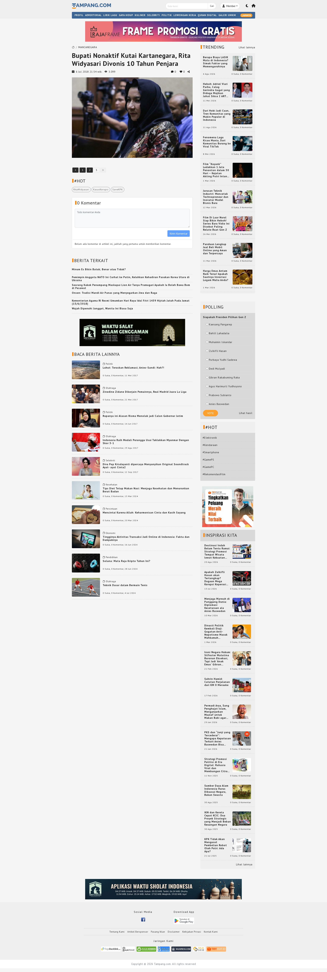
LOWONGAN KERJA (185, 15)
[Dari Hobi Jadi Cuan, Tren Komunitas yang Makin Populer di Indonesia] (242, 116)
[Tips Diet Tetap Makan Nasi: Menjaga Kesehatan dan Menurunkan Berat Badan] (86, 490)
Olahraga (111, 388)
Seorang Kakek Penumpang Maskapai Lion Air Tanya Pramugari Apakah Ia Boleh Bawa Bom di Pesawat (131, 286)
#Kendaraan (210, 445)
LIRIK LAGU (110, 15)
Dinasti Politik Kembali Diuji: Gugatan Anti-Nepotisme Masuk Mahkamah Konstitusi (216, 631)
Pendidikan (112, 557)
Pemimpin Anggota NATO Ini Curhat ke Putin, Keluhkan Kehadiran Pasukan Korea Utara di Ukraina (131, 279)
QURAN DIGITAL (207, 15)
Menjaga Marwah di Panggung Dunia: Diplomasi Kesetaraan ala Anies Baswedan (217, 605)
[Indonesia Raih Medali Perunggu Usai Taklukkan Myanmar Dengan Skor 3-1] (86, 441)
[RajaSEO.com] (199, 948)
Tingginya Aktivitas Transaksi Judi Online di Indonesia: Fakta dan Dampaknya (146, 538)
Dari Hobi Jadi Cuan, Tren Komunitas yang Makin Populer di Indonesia (217, 115)
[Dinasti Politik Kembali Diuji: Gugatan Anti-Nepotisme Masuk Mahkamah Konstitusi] (241, 631)
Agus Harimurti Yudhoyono (225, 386)
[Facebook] (143, 919)
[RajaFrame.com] (128, 948)
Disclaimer (174, 931)
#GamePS (208, 459)
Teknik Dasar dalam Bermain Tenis (125, 585)
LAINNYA (246, 15)
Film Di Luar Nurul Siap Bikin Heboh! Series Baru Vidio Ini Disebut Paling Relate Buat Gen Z (216, 223)
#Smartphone (211, 452)
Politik (109, 363)
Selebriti (110, 460)
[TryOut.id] (216, 948)
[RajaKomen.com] (146, 948)
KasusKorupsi (100, 189)
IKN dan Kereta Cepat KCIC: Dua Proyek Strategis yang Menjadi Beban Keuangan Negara (217, 818)
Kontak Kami (211, 931)
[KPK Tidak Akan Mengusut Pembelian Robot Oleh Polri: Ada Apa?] (241, 845)
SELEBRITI (153, 15)
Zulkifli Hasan (218, 351)
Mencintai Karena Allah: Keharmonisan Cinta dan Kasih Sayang (144, 512)
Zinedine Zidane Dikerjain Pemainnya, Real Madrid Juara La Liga (144, 391)
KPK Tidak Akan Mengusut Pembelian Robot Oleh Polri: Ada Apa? (215, 845)
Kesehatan (111, 484)
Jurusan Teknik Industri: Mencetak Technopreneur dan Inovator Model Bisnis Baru (215, 197)
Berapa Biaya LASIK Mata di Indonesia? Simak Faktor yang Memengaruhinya (215, 62)
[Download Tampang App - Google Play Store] (184, 920)
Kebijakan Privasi (191, 931)
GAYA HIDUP (126, 15)
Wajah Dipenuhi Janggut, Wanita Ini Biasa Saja (102, 308)
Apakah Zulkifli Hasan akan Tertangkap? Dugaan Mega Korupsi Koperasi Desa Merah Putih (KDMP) (216, 578)
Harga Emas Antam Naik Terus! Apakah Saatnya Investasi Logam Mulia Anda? (215, 275)
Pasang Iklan (158, 931)
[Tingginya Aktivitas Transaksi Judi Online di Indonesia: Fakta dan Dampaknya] (86, 538)
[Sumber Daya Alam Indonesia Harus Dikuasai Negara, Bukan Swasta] (241, 791)
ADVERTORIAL (93, 15)
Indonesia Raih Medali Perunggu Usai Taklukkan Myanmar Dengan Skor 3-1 (146, 441)
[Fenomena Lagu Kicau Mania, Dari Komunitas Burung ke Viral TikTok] (242, 143)
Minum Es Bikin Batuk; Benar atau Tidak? (99, 269)
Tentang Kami (117, 931)
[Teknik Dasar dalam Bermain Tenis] (86, 586)
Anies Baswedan (219, 404)
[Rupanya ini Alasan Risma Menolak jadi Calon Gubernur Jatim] (86, 417)
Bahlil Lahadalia (219, 333)
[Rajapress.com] (181, 948)
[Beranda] (253, 6)
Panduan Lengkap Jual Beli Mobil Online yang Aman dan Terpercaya (215, 249)
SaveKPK (117, 189)
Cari (212, 5)
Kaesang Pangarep (220, 324)
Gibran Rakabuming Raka (224, 377)
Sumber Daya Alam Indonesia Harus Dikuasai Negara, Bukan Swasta (216, 790)
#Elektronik (210, 437)
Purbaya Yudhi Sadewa (223, 359)
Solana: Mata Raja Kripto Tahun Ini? (126, 561)
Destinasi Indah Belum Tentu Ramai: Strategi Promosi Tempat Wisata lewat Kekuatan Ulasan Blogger (217, 551)
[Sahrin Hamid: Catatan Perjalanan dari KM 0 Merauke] (241, 684)
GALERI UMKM (227, 15)
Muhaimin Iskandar (220, 342)
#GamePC (208, 467)
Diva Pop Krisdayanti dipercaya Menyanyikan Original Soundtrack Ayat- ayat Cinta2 (146, 466)
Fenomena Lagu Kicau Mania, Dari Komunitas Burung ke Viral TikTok (217, 142)
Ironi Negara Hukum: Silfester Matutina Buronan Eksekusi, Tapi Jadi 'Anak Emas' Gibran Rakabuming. (217, 658)
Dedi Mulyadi (217, 368)
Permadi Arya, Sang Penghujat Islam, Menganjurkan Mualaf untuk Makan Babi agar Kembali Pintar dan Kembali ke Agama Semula (217, 711)
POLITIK (167, 15)
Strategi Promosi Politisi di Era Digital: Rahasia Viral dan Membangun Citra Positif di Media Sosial (216, 765)
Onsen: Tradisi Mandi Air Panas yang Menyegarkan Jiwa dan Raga (114, 292)
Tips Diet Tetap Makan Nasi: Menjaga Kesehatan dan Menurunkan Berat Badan (146, 490)
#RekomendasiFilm (214, 474)
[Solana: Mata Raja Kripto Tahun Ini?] (86, 562)
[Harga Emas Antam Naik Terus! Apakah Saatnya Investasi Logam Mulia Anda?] (242, 276)
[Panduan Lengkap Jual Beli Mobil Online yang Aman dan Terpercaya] (242, 250)
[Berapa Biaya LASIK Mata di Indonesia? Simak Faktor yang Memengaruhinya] (242, 63)
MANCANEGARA (87, 47)
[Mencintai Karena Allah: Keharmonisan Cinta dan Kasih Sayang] (86, 514)
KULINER (140, 15)
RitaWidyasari (81, 189)
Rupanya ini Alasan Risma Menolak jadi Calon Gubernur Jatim (143, 416)
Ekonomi (110, 533)
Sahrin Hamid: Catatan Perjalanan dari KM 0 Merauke (217, 682)
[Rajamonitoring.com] (164, 948)
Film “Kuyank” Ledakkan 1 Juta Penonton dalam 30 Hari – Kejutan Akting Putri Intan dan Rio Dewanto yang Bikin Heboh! (216, 170)
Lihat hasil (245, 413)
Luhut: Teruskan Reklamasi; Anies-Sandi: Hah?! (133, 367)
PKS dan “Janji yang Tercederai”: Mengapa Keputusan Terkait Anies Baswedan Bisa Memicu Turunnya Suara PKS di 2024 (217, 738)
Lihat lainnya (247, 47)
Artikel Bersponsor (137, 931)
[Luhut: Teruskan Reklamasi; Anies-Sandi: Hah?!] (86, 369)
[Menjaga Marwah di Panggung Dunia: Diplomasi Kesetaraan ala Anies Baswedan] (241, 604)
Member (230, 6)
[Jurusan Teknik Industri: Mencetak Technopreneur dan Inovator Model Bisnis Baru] (242, 196)
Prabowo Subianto (220, 395)
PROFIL (79, 15)
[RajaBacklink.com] (111, 948)
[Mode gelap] (247, 6)
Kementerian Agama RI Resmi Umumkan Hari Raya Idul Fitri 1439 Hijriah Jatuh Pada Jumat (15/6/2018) (131, 302)
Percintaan (111, 508)
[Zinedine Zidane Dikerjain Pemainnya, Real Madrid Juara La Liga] (86, 393)
